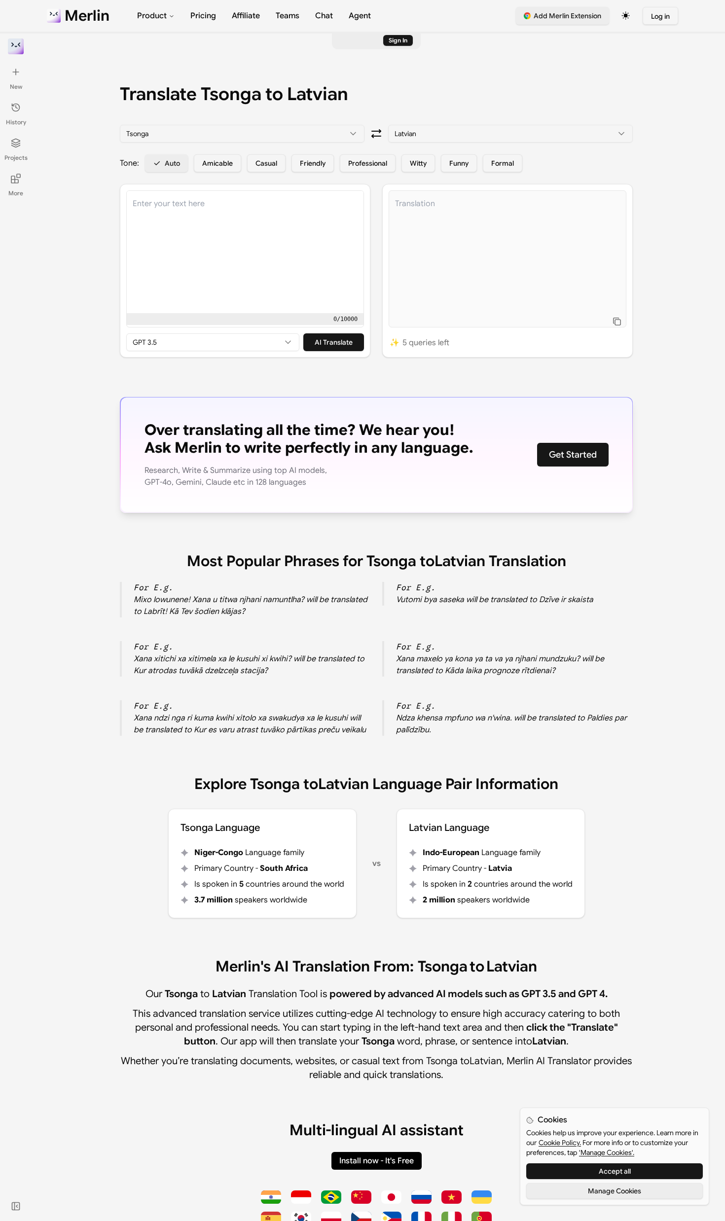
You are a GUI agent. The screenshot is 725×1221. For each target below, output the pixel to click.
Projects (16, 157)
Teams (287, 16)
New (16, 86)
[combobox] (242, 134)
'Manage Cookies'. (606, 1152)
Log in (660, 16)
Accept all (615, 1171)
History (16, 122)
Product (152, 16)
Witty (418, 163)
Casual (266, 163)
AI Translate (334, 342)
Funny (459, 163)
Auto (172, 163)
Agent (360, 16)
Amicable (217, 163)
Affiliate (246, 16)
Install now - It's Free (376, 1161)
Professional (367, 163)
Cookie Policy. (560, 1142)
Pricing (203, 16)
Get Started (573, 454)
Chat (324, 16)
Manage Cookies (614, 1190)
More (15, 193)
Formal (502, 163)
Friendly (313, 163)
